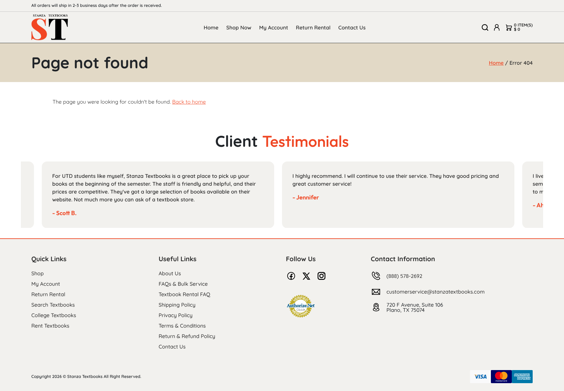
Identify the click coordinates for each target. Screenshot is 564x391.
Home (211, 27)
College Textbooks (53, 315)
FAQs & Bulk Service (183, 283)
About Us (170, 273)
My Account (273, 27)
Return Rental (313, 27)
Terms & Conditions (182, 325)
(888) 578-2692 (404, 276)
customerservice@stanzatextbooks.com (435, 291)
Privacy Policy (176, 315)
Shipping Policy (177, 304)
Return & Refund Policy (187, 336)
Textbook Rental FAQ (184, 294)
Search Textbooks (53, 304)
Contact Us (352, 27)
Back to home (189, 101)
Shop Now (238, 27)
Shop (37, 273)
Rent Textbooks (50, 325)
